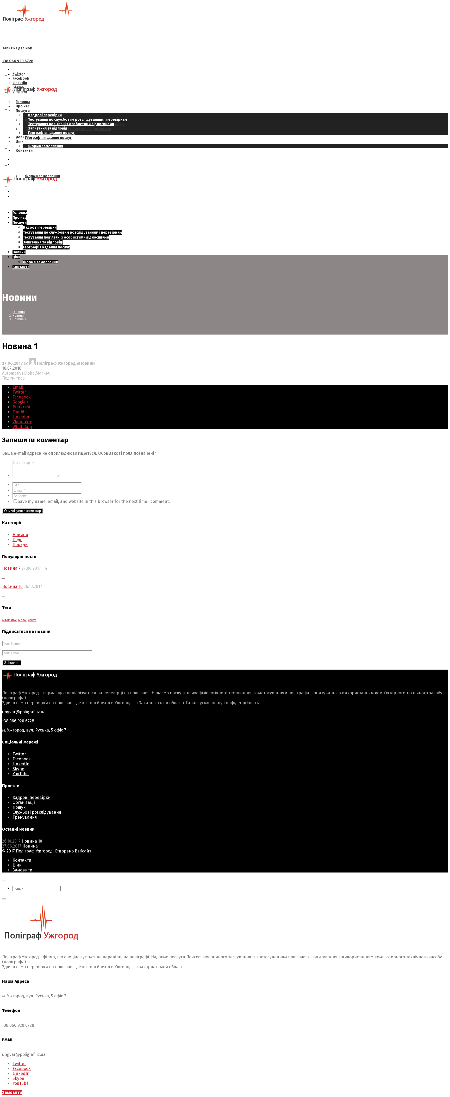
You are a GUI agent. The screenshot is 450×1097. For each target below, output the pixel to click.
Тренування (24, 817)
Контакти (21, 860)
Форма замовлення (45, 146)
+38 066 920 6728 (17, 61)
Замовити (22, 870)
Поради (20, 544)
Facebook (21, 758)
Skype (18, 768)
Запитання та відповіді (48, 128)
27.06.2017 (12, 363)
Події (17, 539)
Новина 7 (11, 568)
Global (30, 373)
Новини (87, 363)
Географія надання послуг (48, 138)
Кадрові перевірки (45, 115)
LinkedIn (20, 763)
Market (42, 373)
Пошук (19, 807)
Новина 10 (12, 586)
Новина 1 (31, 846)
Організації (23, 802)
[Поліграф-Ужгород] (44, 20)
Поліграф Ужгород (56, 363)
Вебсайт (83, 851)
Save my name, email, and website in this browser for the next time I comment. (94, 501)
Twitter (19, 754)
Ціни (17, 865)
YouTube (20, 773)
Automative (13, 373)
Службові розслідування (36, 812)
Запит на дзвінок (17, 48)
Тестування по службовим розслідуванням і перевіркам (77, 119)
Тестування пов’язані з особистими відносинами (71, 124)
